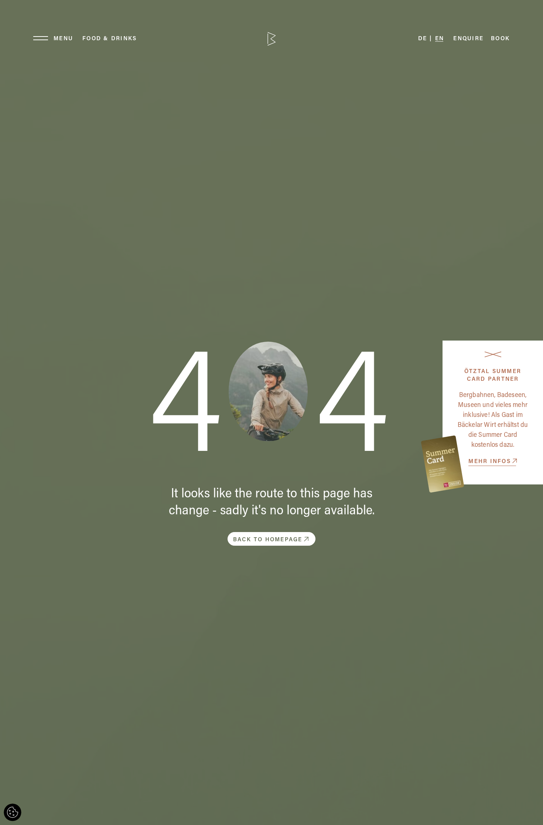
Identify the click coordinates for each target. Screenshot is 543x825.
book (500, 39)
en (439, 39)
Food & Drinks (109, 39)
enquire (468, 39)
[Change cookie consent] (12, 812)
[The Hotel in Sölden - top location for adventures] (271, 39)
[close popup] (493, 354)
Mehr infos (489, 462)
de (422, 39)
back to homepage (268, 540)
